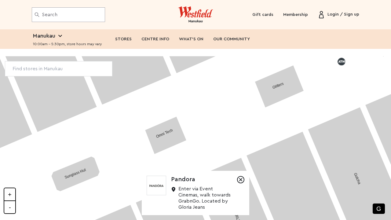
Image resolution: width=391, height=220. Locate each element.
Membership (295, 15)
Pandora (183, 179)
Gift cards (262, 15)
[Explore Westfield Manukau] (195, 14)
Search (49, 14)
